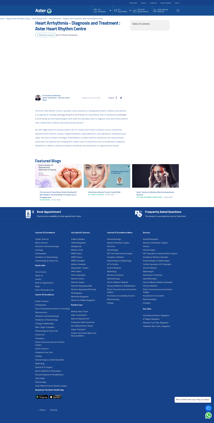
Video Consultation (79, 315)
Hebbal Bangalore (78, 242)
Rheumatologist (150, 299)
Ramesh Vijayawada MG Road (83, 289)
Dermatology (112, 249)
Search (177, 3)
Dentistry (111, 246)
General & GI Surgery (43, 367)
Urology (38, 356)
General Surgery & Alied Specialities (49, 359)
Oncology (39, 249)
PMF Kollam (76, 271)
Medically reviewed (45, 34)
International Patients (163, 10)
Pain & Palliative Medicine (117, 282)
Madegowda (76, 246)
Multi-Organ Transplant (45, 327)
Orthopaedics (40, 253)
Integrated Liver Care (44, 352)
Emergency (39, 338)
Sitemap (53, 409)
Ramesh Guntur (77, 278)
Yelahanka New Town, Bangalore (156, 326)
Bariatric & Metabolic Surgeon (155, 242)
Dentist (146, 246)
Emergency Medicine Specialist (155, 257)
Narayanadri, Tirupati (79, 267)
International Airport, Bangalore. (156, 315)
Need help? (133, 3)
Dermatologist (149, 249)
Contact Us (153, 3)
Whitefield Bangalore (80, 296)
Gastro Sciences (42, 348)
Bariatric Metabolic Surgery (118, 242)
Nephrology (40, 363)
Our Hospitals (102, 10)
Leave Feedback (165, 3)
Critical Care (40, 334)
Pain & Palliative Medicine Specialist (158, 282)
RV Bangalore (76, 292)
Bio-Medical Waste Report (82, 325)
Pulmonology (40, 382)
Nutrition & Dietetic (115, 274)
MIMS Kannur (76, 257)
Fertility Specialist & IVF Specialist (157, 264)
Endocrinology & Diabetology (119, 260)
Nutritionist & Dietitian (152, 274)
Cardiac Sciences (42, 239)
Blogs (37, 286)
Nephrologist (148, 271)
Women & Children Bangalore (83, 300)
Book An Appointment (143, 10)
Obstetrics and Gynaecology (47, 246)
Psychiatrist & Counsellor (153, 295)
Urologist (147, 302)
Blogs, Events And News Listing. (18, 18)
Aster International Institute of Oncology (52, 308)
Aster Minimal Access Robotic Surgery (51, 385)
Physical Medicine (150, 285)
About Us (39, 275)
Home (2, 18)
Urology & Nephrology (44, 323)
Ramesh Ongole (77, 282)
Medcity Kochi (77, 249)
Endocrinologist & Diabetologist (156, 260)
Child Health (40, 378)
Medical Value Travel (79, 311)
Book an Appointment (44, 282)
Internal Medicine (114, 267)
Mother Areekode (78, 264)
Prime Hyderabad (78, 274)
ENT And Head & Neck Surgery (120, 253)
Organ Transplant (78, 329)
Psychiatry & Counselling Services (121, 295)
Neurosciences (41, 312)
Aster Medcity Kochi (39, 18)
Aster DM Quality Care (44, 289)
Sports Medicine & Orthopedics (48, 370)
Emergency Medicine (115, 257)
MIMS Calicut (76, 253)
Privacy (43, 409)
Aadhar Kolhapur (78, 239)
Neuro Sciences (41, 242)
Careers (143, 3)
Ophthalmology (113, 278)
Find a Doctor (41, 271)
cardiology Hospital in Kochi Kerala (71, 114)
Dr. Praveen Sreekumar (67, 34)
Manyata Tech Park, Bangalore (155, 322)
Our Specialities (122, 10)
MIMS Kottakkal (78, 260)
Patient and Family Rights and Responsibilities (83, 334)
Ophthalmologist (150, 278)
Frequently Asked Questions (83, 322)
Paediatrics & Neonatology (46, 257)
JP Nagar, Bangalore (151, 318)
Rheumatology (113, 299)
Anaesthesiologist (150, 239)
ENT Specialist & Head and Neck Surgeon (160, 253)
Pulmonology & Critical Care (46, 260)
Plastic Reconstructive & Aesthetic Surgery (50, 343)
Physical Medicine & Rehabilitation (49, 374)
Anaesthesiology (114, 239)
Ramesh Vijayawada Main (81, 285)
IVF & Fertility (113, 264)
